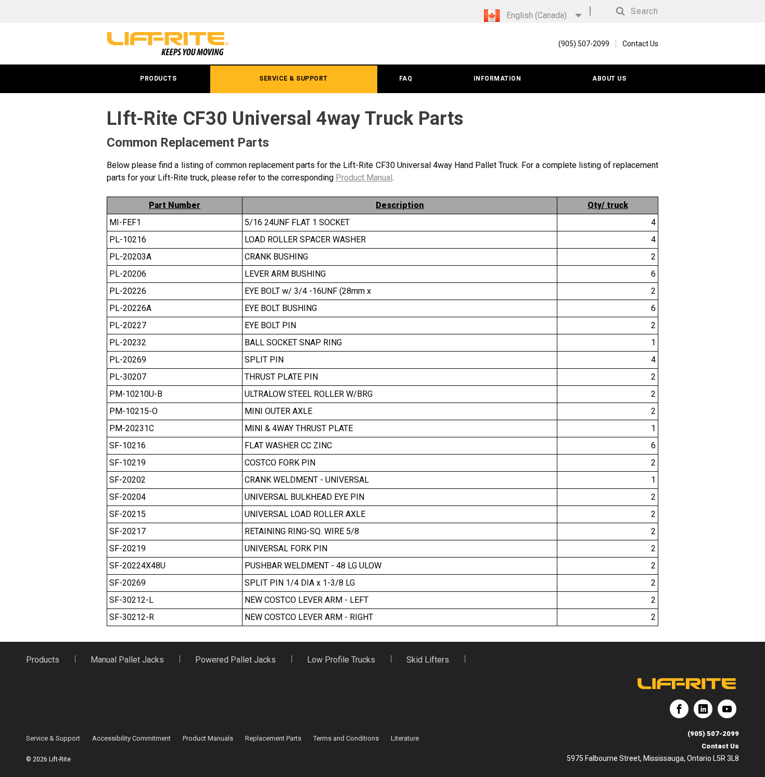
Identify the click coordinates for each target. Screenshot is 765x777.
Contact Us (640, 44)
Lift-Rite (679, 713)
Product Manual (364, 178)
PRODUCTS (158, 78)
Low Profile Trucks (341, 660)
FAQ (406, 78)
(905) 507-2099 (713, 733)
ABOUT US (609, 78)
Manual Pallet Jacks (127, 660)
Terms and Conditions (346, 738)
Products (42, 660)
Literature (405, 738)
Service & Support (53, 738)
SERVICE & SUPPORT (293, 78)
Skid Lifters (427, 660)
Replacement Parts (273, 738)
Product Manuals (208, 738)
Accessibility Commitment (131, 738)
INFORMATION (497, 78)
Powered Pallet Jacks (235, 660)
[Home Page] (168, 44)
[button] (627, 11)
